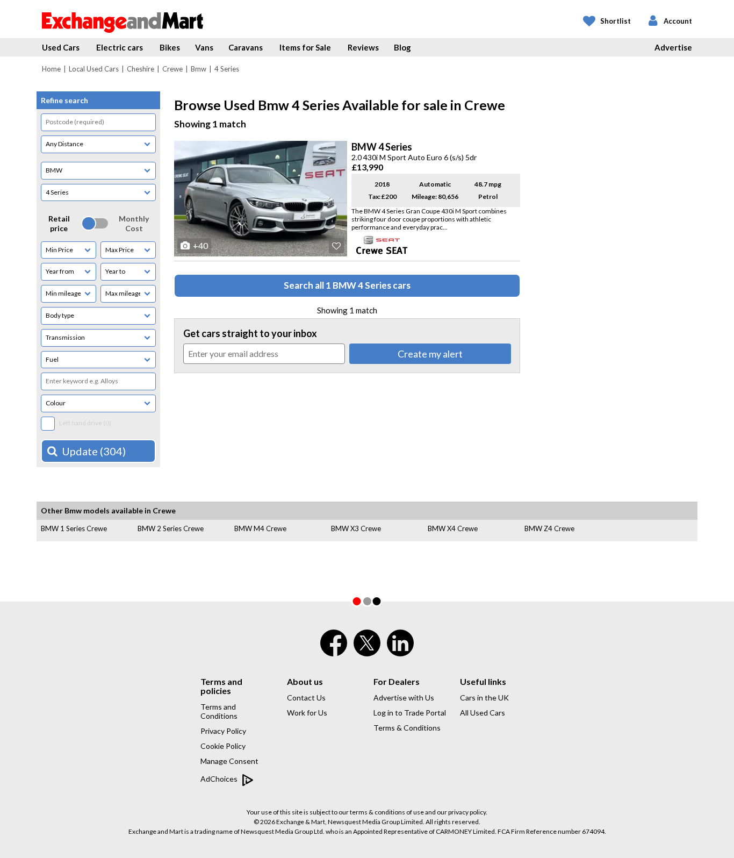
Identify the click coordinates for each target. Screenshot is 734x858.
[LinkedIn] (400, 650)
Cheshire (140, 69)
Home (51, 69)
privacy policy (467, 812)
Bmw (198, 69)
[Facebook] (333, 650)
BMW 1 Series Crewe (74, 528)
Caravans (245, 47)
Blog (402, 47)
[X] (367, 653)
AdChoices (219, 778)
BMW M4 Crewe (260, 528)
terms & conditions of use (387, 812)
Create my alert (430, 354)
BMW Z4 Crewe (549, 528)
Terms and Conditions (219, 711)
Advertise (673, 47)
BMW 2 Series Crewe (171, 528)
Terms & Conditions (407, 727)
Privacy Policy (223, 730)
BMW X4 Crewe (453, 528)
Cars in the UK (484, 697)
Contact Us (306, 697)
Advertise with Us (403, 697)
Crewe (172, 69)
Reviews (363, 47)
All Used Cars (482, 712)
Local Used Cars (94, 69)
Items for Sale (305, 47)
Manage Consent (229, 761)
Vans (204, 47)
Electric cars (119, 47)
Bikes (170, 47)
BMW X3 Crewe (356, 528)
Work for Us (307, 712)
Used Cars (61, 47)
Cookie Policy (223, 745)
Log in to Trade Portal (409, 712)
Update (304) (94, 451)
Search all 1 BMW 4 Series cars (347, 285)
